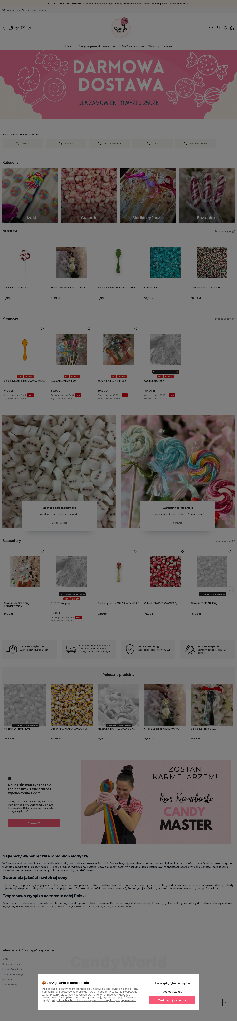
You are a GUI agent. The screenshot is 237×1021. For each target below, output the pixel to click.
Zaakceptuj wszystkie (172, 1000)
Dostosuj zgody (172, 991)
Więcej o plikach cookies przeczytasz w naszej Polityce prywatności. (94, 1000)
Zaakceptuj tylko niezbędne (172, 983)
